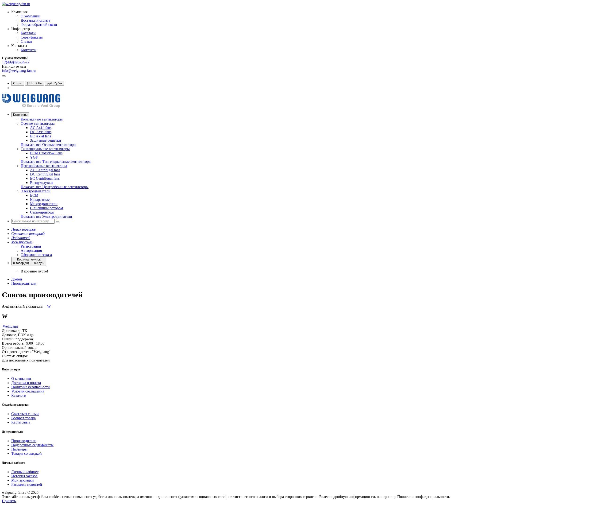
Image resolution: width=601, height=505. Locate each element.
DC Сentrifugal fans (45, 174)
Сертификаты (32, 37)
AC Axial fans (40, 128)
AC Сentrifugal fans (45, 170)
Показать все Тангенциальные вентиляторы (56, 161)
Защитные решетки (45, 140)
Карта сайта (20, 422)
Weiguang (10, 326)
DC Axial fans (40, 132)
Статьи (26, 41)
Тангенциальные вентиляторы (45, 149)
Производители (23, 283)
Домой (16, 279)
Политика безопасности (30, 387)
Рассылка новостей (26, 484)
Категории (20, 115)
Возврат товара (23, 418)
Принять (9, 501)
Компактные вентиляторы (42, 119)
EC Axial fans (40, 136)
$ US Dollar (34, 83)
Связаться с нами (25, 414)
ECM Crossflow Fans (46, 153)
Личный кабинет (25, 472)
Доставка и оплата (35, 20)
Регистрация (31, 246)
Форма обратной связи (39, 25)
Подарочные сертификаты (32, 445)
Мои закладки (22, 480)
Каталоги (28, 33)
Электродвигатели (35, 191)
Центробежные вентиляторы (44, 166)
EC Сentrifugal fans (45, 178)
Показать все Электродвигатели (46, 216)
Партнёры (19, 449)
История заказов (24, 476)
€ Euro (17, 83)
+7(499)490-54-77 (15, 62)
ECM (34, 195)
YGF (34, 157)
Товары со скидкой (26, 453)
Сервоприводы (42, 212)
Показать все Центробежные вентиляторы (55, 187)
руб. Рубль (54, 83)
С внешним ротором (46, 208)
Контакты (28, 50)
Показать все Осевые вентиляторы (48, 145)
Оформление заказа (36, 255)
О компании (30, 16)
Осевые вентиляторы (38, 123)
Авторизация (31, 250)
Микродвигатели (44, 204)
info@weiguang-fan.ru (19, 71)
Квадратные (40, 200)
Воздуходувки (41, 183)
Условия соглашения (27, 391)
